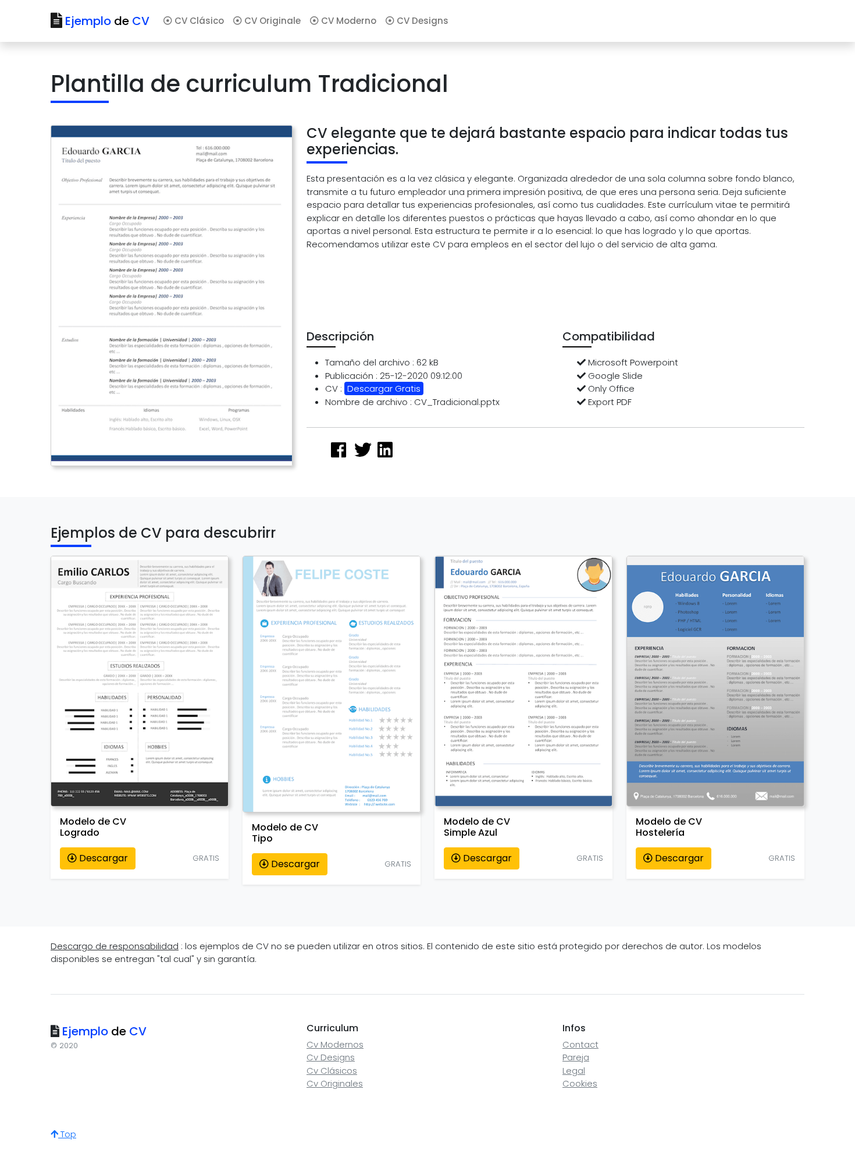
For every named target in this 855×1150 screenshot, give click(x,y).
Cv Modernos (335, 1044)
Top (67, 1134)
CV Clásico (198, 21)
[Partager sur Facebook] (338, 450)
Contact (580, 1044)
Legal (573, 1070)
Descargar (102, 858)
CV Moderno (347, 21)
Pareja (575, 1057)
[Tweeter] (363, 450)
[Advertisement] (518, 286)
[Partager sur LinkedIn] (385, 450)
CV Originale (271, 21)
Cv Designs (331, 1057)
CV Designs (421, 21)
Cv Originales (335, 1083)
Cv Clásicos (332, 1070)
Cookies (579, 1083)
